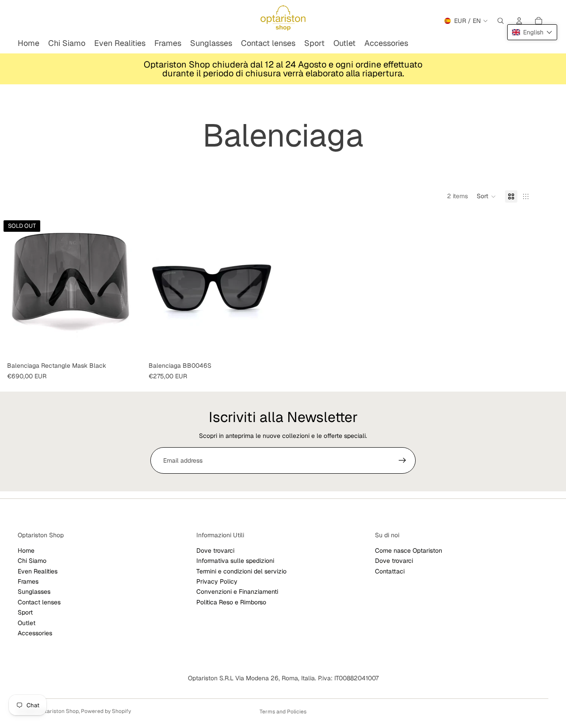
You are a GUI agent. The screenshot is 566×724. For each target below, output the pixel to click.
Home (26, 550)
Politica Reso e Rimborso (231, 602)
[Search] (500, 20)
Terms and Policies (283, 711)
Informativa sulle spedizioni (235, 561)
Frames (28, 581)
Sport (25, 612)
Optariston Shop (58, 711)
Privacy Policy (216, 581)
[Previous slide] (13, 287)
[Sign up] (402, 460)
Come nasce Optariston (408, 550)
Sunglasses (34, 592)
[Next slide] (128, 287)
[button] (486, 196)
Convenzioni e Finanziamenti (237, 592)
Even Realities (37, 571)
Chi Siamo (32, 561)
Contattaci (390, 571)
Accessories (35, 633)
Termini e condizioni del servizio (241, 571)
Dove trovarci (215, 550)
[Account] (519, 20)
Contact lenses (39, 602)
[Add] (269, 344)
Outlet (26, 623)
